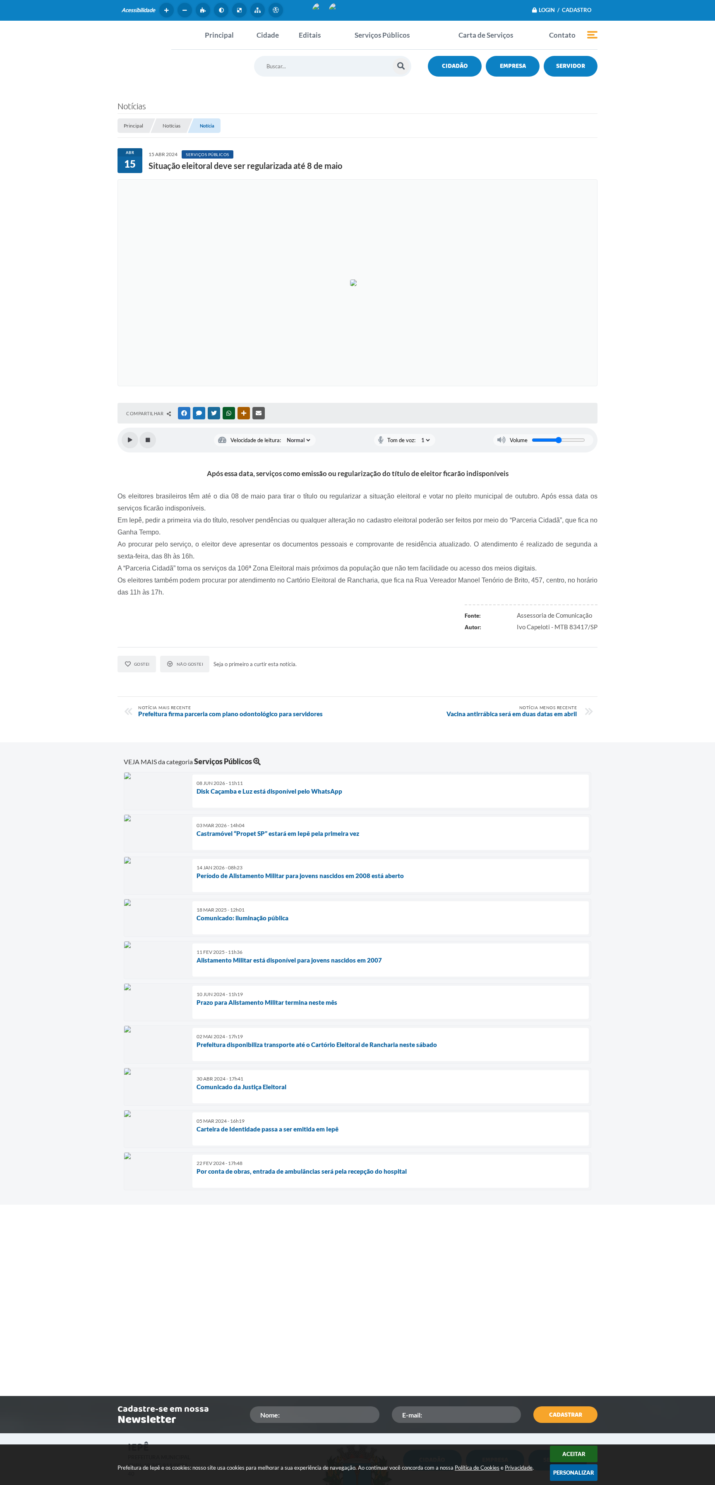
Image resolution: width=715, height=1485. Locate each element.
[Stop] (147, 440)
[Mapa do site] (258, 10)
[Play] (130, 440)
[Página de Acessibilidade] (277, 10)
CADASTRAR (565, 1415)
